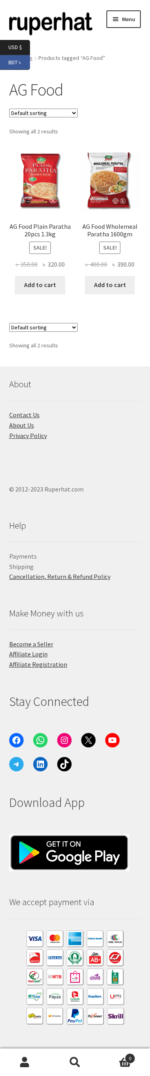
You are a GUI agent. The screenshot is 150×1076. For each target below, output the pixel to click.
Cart (115, 1055)
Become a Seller (31, 644)
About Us (21, 425)
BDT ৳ (19, 61)
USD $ (19, 47)
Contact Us (24, 415)
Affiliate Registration (38, 664)
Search (75, 1062)
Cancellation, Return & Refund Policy (59, 577)
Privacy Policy (28, 436)
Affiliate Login (28, 654)
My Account (25, 1062)
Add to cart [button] (40, 285)
